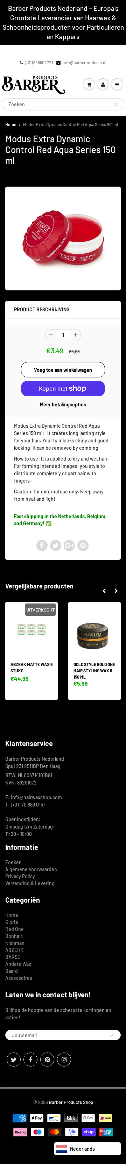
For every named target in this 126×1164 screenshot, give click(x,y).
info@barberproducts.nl (84, 62)
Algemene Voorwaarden (31, 869)
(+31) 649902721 (39, 62)
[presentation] (103, 591)
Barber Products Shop (71, 1102)
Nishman (14, 943)
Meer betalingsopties (63, 404)
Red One (14, 929)
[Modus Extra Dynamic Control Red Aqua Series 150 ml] (62, 238)
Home (10, 124)
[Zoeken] (115, 104)
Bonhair (13, 936)
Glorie (11, 922)
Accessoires (18, 978)
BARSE (12, 957)
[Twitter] (14, 1060)
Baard (11, 971)
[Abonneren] (112, 1035)
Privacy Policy (20, 876)
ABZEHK (14, 950)
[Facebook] (30, 1060)
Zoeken (13, 862)
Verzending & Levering (30, 883)
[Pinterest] (47, 1060)
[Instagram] (64, 1060)
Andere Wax (18, 964)
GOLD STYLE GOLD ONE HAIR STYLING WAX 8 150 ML (94, 670)
